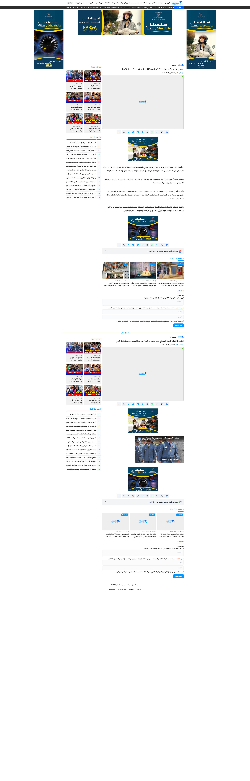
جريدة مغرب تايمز (119, 585)
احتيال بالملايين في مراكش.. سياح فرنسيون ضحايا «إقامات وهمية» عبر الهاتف (72, 158)
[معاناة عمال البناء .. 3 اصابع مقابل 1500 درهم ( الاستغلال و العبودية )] (92, 80)
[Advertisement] (125, 49)
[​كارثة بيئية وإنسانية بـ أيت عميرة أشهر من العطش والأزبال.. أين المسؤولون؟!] (74, 102)
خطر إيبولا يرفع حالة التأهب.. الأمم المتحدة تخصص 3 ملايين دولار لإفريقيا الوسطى (70, 166)
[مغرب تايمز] (177, 3)
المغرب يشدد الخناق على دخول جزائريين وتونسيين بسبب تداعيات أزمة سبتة (73, 193)
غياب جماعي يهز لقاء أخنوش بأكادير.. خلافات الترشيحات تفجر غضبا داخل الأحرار (72, 182)
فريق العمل (112, 589)
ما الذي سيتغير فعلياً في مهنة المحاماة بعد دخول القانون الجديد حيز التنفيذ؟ (72, 186)
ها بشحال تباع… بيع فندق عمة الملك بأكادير (83, 143)
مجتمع (174, 65)
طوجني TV (173, 337)
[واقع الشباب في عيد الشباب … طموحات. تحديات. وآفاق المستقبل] (92, 102)
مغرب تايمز (178, 73)
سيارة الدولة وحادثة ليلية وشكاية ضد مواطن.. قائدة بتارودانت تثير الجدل (74, 190)
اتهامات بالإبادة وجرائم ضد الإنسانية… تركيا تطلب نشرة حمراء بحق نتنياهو (74, 197)
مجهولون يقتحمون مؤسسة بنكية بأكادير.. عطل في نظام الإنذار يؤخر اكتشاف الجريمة (155, 7)
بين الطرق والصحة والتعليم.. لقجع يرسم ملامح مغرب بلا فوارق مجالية (74, 162)
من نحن (139, 589)
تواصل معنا (131, 589)
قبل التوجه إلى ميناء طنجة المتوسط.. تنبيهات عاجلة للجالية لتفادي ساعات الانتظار (71, 154)
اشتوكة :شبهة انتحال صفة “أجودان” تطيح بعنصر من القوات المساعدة (106, 7)
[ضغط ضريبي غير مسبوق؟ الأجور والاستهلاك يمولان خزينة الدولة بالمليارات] (115, 274)
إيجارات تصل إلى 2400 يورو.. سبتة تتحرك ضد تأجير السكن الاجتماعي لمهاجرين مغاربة (70, 178)
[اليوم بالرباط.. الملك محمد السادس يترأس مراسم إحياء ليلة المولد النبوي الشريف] (143, 274)
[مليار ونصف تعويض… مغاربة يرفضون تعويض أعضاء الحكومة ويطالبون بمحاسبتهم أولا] (74, 80)
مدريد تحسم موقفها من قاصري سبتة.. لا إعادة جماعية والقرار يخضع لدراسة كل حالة (70, 147)
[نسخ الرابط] (138, 132)
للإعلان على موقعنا (122, 589)
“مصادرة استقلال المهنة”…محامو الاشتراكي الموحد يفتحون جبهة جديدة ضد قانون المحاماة (67, 150)
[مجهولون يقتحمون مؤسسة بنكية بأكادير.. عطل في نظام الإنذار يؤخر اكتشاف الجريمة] (170, 274)
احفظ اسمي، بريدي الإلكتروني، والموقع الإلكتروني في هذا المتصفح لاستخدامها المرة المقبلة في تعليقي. (149, 321)
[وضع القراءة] (142, 132)
